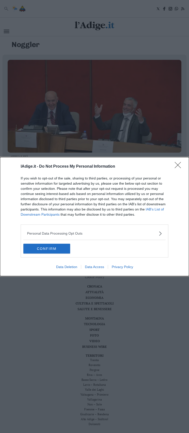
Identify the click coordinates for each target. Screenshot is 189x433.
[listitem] (94, 233)
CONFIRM (47, 249)
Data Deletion (66, 267)
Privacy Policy (122, 267)
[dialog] (94, 216)
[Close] (179, 166)
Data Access (94, 267)
